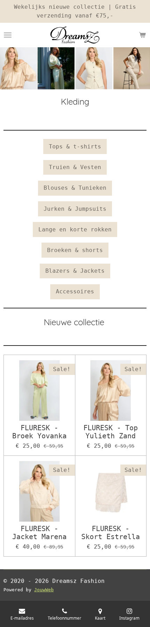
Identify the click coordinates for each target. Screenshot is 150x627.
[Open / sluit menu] (7, 35)
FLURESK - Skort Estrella (110, 533)
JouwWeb (44, 589)
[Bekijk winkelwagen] (142, 35)
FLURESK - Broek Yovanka (39, 432)
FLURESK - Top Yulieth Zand (110, 432)
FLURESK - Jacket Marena (39, 533)
